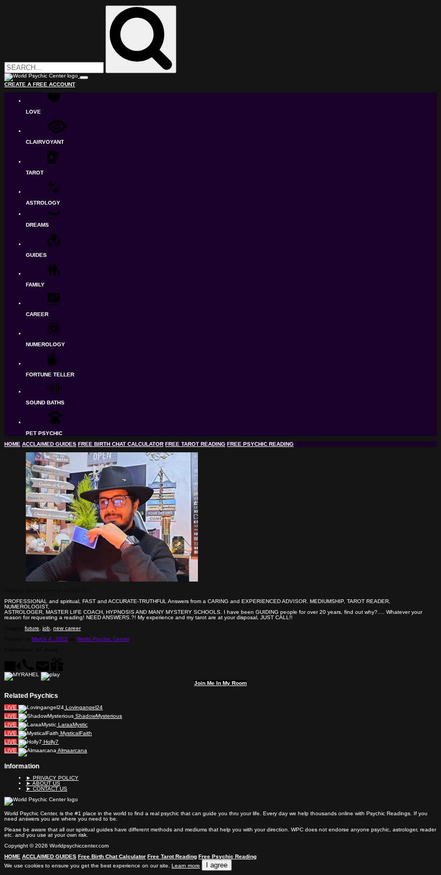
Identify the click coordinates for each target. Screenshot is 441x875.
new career (67, 628)
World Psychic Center (103, 639)
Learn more (186, 866)
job (46, 628)
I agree (216, 865)
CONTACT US (46, 789)
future (32, 628)
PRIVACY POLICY (52, 778)
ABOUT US (43, 783)
